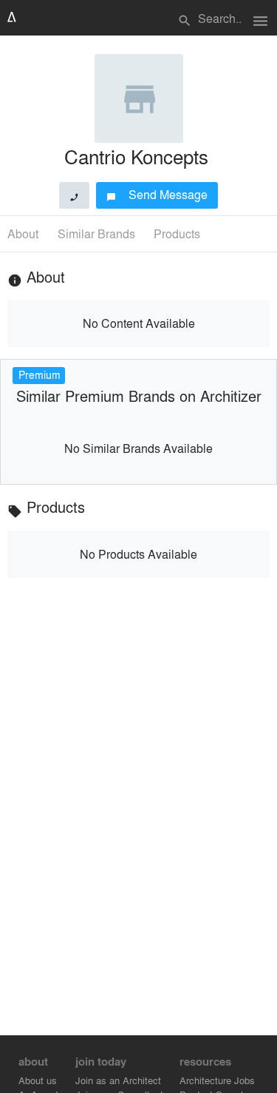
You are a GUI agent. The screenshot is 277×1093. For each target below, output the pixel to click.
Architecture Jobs (217, 1080)
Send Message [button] (157, 194)
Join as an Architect (118, 1080)
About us (37, 1080)
